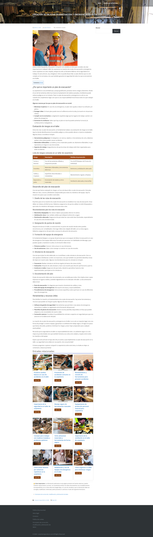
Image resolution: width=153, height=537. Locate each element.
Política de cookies (38, 519)
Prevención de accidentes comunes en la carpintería (62, 375)
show (41, 82)
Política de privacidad (39, 510)
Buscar (98, 28)
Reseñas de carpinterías (111, 3)
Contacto (35, 516)
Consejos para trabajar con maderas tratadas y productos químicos (42, 438)
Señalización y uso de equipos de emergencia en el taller (62, 469)
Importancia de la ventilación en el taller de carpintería (82, 438)
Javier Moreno (48, 27)
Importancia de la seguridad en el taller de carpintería (42, 406)
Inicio (99, 3)
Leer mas (37, 380)
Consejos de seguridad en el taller (41, 500)
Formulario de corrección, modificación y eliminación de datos (51, 494)
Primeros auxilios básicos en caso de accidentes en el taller (41, 375)
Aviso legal (36, 513)
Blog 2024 (54, 500)
